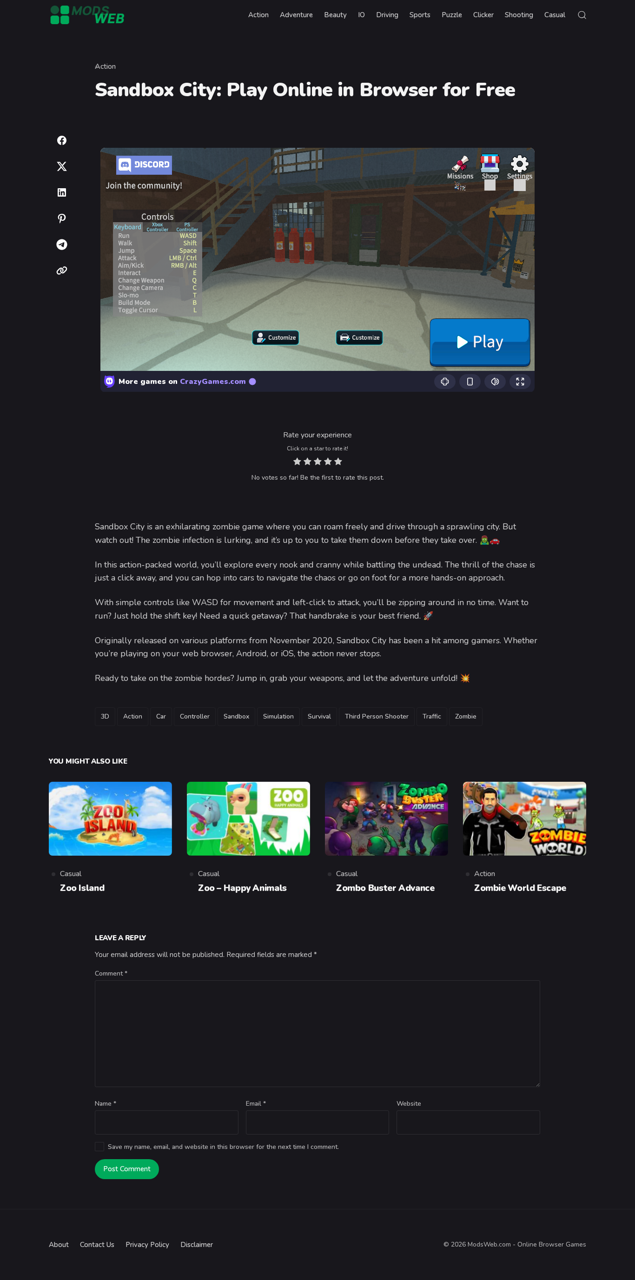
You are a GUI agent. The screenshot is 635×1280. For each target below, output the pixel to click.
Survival (319, 716)
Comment (111, 973)
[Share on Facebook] (62, 140)
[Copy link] (62, 270)
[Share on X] (62, 166)
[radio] (297, 462)
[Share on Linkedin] (62, 192)
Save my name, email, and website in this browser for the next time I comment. (223, 1146)
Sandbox (236, 716)
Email (256, 1103)
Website (409, 1103)
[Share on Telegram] (62, 244)
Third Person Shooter (377, 716)
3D (105, 716)
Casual (70, 874)
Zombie (465, 716)
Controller (195, 716)
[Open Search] (582, 15)
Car (161, 716)
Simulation (278, 716)
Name (105, 1103)
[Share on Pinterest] (62, 218)
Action (105, 66)
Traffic (432, 716)
